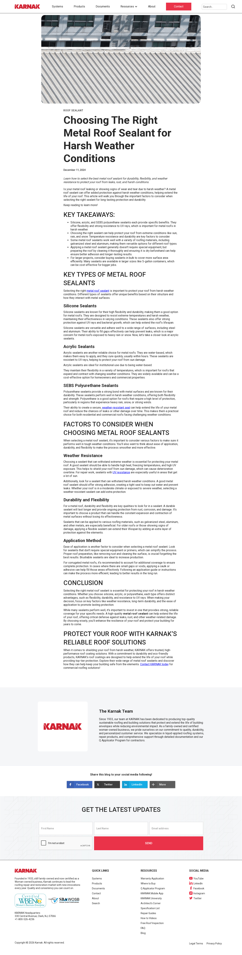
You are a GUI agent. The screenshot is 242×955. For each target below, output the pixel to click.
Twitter (197, 898)
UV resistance (121, 472)
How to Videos (149, 918)
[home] (28, 6)
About (151, 6)
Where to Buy (148, 883)
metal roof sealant (98, 290)
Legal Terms (196, 943)
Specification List (150, 908)
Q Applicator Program (153, 888)
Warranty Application (152, 878)
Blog (143, 933)
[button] (128, 6)
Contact (178, 6)
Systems (57, 6)
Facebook (198, 888)
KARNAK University (151, 898)
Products (79, 6)
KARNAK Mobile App (152, 893)
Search (96, 903)
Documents (103, 6)
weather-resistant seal (116, 407)
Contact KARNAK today (154, 664)
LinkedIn (198, 883)
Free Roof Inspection (152, 923)
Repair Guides (148, 913)
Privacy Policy (214, 943)
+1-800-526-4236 (24, 919)
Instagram (199, 893)
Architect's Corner (151, 903)
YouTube (198, 878)
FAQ (143, 928)
